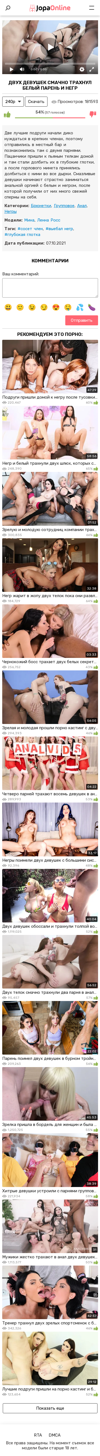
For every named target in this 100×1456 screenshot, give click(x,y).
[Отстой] (93, 114)
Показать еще (50, 1408)
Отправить (81, 320)
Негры (10, 211)
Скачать (36, 101)
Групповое (64, 205)
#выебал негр (59, 228)
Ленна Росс (48, 220)
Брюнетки (41, 205)
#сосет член (30, 228)
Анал (82, 205)
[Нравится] (7, 114)
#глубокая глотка (22, 234)
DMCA (55, 1435)
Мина (29, 220)
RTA (38, 1435)
